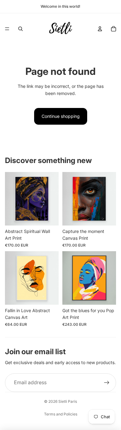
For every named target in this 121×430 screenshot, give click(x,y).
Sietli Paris (67, 401)
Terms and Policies (60, 414)
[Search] (20, 29)
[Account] (100, 29)
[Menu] (7, 29)
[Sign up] (106, 382)
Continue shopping (61, 116)
